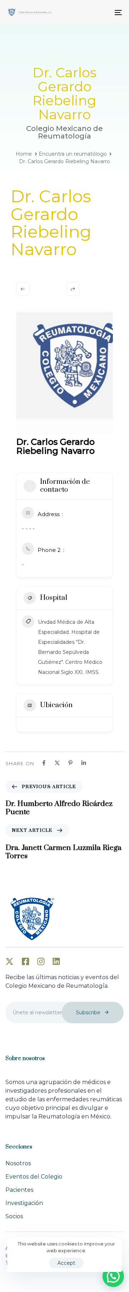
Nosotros (18, 1163)
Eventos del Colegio (33, 1176)
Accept (66, 1263)
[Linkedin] (83, 763)
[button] (113, 1276)
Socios (14, 1216)
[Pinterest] (70, 763)
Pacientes (19, 1189)
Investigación (24, 1203)
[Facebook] (44, 763)
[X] (57, 763)
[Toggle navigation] (102, 12)
